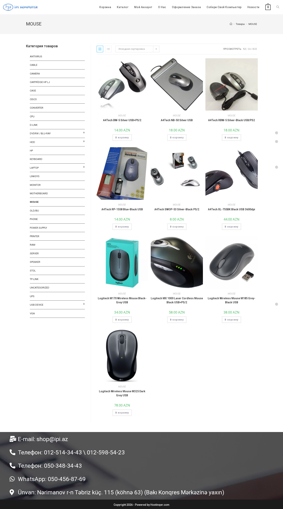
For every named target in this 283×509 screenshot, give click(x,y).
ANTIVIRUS (36, 56)
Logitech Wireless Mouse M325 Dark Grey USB (122, 393)
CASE (33, 90)
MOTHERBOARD (39, 193)
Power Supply (38, 227)
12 (244, 49)
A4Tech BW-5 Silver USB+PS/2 (122, 120)
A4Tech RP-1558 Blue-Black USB (122, 209)
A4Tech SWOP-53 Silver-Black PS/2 (176, 209)
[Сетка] (100, 49)
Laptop (34, 167)
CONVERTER (36, 107)
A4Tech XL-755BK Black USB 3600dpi (231, 209)
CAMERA (35, 73)
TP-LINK (34, 279)
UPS (32, 296)
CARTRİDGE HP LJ (40, 82)
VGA (32, 313)
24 (249, 49)
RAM (32, 244)
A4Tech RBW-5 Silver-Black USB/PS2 (231, 120)
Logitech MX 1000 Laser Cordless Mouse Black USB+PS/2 (177, 300)
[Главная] (231, 24)
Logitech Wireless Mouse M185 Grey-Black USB (231, 300)
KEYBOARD (36, 159)
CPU (32, 116)
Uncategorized (39, 287)
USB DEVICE (36, 304)
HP (31, 150)
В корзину (122, 137)
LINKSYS (34, 176)
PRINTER (34, 236)
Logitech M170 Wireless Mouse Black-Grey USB (122, 300)
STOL (33, 270)
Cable (33, 64)
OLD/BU (34, 210)
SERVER (34, 253)
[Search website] (278, 7)
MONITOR (35, 184)
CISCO (33, 99)
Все (255, 49)
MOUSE (122, 115)
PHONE (34, 219)
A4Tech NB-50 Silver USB (177, 120)
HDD (32, 142)
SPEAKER (35, 261)
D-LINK (34, 124)
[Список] (108, 49)
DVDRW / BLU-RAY (40, 133)
